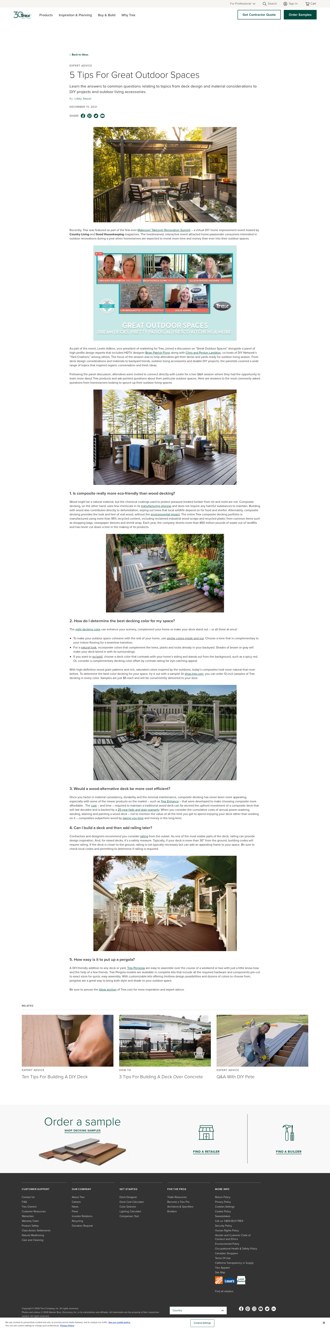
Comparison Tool (129, 1216)
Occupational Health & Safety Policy (236, 1249)
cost (94, 805)
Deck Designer (128, 1197)
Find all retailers (224, 1291)
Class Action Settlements (36, 1231)
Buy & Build (106, 15)
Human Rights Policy (227, 1231)
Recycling (77, 1221)
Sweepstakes (222, 1216)
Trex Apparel (222, 1268)
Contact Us (28, 1197)
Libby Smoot (83, 99)
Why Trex (128, 15)
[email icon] (102, 116)
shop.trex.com (194, 674)
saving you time (133, 818)
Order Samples (300, 14)
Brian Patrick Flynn (157, 352)
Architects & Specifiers (180, 1207)
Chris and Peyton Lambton (203, 352)
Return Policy (222, 1197)
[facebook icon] (83, 116)
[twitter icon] (96, 116)
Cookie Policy (223, 1211)
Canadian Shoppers (226, 1253)
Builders (172, 1211)
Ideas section (107, 989)
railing (144, 836)
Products (46, 15)
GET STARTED (129, 1189)
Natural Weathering (33, 1235)
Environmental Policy (227, 1244)
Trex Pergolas (136, 968)
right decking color (87, 629)
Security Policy (223, 1226)
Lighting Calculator (130, 1211)
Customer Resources (34, 1211)
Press (75, 1211)
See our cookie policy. (119, 1322)
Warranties (28, 1216)
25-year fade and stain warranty (138, 810)
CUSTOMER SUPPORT (36, 1189)
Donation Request (82, 1226)
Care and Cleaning (32, 1240)
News (75, 1207)
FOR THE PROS (176, 1189)
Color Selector (128, 1207)
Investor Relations (82, 1216)
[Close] (324, 1323)
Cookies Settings (202, 1323)
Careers (76, 1202)
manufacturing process (156, 506)
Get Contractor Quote (259, 14)
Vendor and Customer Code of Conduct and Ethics (233, 1237)
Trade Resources (177, 1197)
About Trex (78, 1197)
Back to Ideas (80, 54)
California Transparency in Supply (234, 1263)
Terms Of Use (223, 1258)
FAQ (24, 1202)
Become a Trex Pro (178, 1202)
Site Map (220, 1272)
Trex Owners (29, 1207)
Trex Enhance (170, 801)
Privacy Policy (223, 1202)
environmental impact (165, 514)
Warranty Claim (30, 1221)
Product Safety (30, 1226)
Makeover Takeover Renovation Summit (164, 230)
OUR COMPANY (81, 1189)
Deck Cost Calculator (132, 1202)
